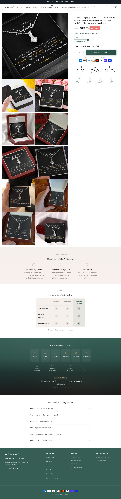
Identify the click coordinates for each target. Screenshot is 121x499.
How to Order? (50, 457)
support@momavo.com (103, 457)
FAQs (47, 465)
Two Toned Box (81, 41)
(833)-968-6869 (101, 460)
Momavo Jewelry (62, 494)
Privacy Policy (75, 464)
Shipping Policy (76, 460)
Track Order (50, 470)
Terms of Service (76, 467)
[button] (20, 7)
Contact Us (49, 474)
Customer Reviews (52, 478)
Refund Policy (75, 457)
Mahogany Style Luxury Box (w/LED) (88, 46)
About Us (49, 461)
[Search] (105, 7)
